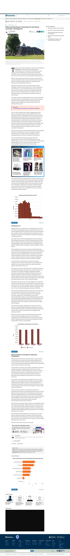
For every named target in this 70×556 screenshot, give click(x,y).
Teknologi (20, 546)
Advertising (14, 554)
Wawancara (32, 21)
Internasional (7, 544)
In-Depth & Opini (37, 18)
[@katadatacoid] (64, 550)
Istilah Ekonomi (28, 544)
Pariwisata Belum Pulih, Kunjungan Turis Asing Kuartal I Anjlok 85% (27, 108)
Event (60, 546)
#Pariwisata (14, 443)
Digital (14, 18)
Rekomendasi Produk (16, 146)
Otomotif (42, 18)
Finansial (11, 18)
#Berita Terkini (20, 443)
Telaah (25, 21)
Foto (53, 545)
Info (51, 18)
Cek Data (40, 544)
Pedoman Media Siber (23, 554)
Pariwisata (17, 69)
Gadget (20, 545)
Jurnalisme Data (30, 18)
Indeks (60, 541)
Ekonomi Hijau (24, 18)
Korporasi (13, 545)
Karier (18, 554)
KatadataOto (61, 547)
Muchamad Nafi (17, 440)
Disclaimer (36, 554)
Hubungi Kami (41, 554)
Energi (6, 545)
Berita (8, 18)
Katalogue (54, 544)
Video (45, 18)
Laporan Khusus (37, 21)
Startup (20, 544)
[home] (5, 18)
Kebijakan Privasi (30, 554)
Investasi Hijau (34, 544)
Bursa (13, 544)
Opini (28, 21)
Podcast (48, 18)
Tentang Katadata (8, 554)
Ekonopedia (18, 18)
